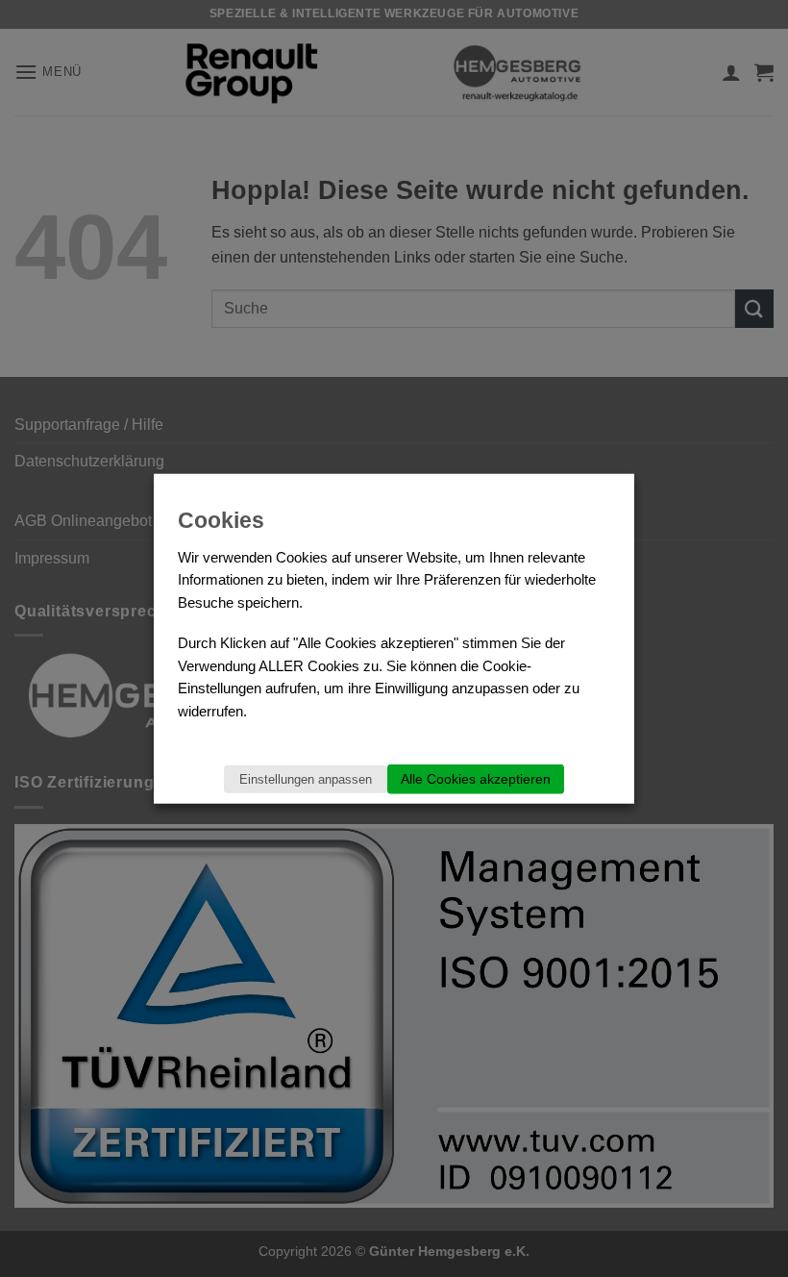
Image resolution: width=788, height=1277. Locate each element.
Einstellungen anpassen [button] (305, 778)
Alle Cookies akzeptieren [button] (476, 778)
